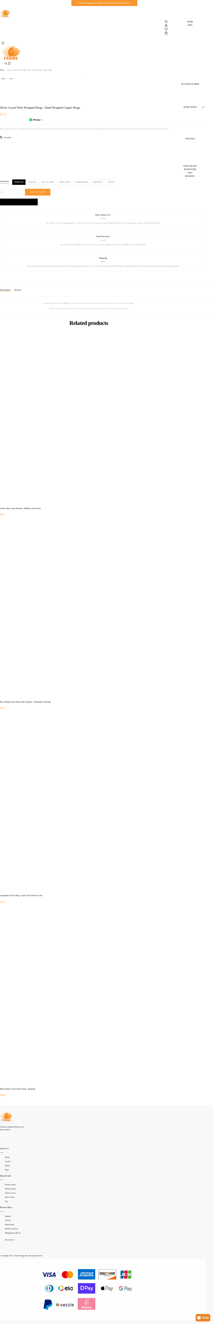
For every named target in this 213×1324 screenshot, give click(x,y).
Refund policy (10, 1189)
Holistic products (11, 1229)
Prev (3, 78)
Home (2, 70)
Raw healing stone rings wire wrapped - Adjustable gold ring (25, 702)
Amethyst (98, 182)
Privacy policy (10, 1185)
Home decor (9, 1240)
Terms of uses (10, 1193)
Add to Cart (38, 192)
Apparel (8, 1216)
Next (11, 78)
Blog (7, 1170)
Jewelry (8, 1220)
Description (5, 290)
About (7, 1166)
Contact (8, 1161)
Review (18, 290)
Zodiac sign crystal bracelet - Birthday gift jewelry (20, 508)
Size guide (7, 137)
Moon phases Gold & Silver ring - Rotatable (17, 1089)
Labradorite (81, 182)
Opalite (32, 182)
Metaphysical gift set (13, 1233)
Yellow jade (47, 182)
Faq (6, 1201)
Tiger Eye (19, 182)
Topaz (111, 182)
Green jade (64, 182)
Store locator (10, 1197)
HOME (190, 22)
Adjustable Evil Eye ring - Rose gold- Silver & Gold (21, 895)
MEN (190, 25)
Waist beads (9, 1224)
